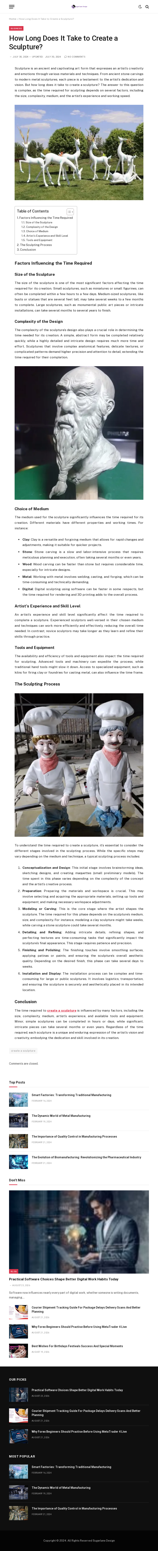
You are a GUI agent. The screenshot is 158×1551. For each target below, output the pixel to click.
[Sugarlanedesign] (79, 6)
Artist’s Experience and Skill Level (47, 235)
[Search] (147, 6)
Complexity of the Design (42, 226)
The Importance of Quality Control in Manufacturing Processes (74, 1136)
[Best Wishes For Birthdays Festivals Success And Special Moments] (18, 1351)
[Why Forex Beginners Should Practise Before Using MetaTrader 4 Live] (18, 1331)
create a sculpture (23, 1050)
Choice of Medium (37, 231)
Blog (14, 1271)
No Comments (76, 56)
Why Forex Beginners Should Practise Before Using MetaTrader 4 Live (79, 1326)
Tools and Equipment (39, 240)
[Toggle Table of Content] (68, 211)
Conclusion (28, 249)
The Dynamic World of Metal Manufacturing (61, 1115)
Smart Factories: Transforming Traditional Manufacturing (71, 1095)
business (16, 28)
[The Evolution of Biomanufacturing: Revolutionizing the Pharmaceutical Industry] (18, 1162)
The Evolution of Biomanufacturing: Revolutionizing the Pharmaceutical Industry (86, 1157)
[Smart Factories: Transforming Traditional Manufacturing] (18, 1100)
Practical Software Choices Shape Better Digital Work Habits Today (63, 1279)
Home (12, 18)
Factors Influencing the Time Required (46, 217)
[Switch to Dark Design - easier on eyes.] (140, 7)
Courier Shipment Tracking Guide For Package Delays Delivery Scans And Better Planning (86, 1309)
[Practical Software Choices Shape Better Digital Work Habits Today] (79, 1232)
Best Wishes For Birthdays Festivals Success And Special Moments (77, 1346)
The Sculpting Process (36, 245)
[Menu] (11, 6)
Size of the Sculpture (39, 222)
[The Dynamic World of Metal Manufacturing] (18, 1120)
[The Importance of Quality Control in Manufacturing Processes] (18, 1141)
